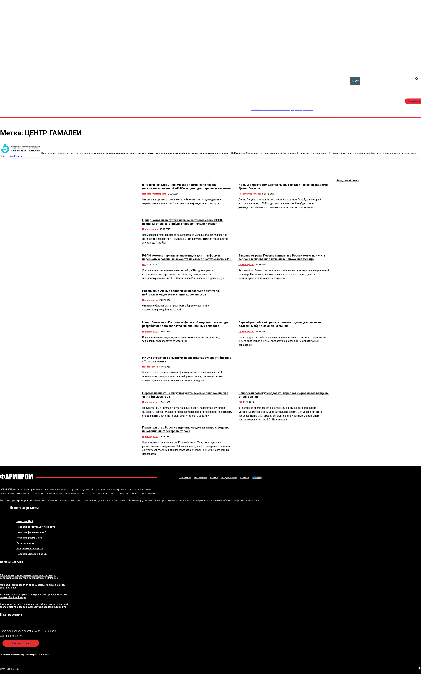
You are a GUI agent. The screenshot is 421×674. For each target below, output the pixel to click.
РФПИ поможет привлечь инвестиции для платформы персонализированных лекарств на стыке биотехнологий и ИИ (187, 257)
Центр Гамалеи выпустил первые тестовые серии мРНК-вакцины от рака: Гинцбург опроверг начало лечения (182, 221)
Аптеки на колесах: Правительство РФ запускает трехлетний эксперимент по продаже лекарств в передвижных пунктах (34, 605)
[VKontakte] (413, 79)
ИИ (144, 264)
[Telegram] (404, 668)
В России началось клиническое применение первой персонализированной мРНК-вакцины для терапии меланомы (186, 186)
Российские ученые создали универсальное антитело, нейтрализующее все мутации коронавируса (181, 292)
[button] (401, 77)
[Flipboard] (413, 75)
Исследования (150, 229)
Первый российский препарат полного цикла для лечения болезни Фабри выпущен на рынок (279, 324)
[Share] (417, 75)
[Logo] (16, 476)
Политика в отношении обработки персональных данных (25, 654)
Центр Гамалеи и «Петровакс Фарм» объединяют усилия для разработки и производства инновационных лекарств (185, 324)
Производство (246, 264)
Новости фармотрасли (154, 194)
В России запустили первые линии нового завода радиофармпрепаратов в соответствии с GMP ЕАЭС (29, 576)
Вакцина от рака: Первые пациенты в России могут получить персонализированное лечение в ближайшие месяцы (281, 257)
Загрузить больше (347, 180)
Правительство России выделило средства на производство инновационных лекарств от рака (186, 429)
